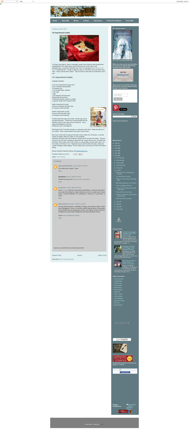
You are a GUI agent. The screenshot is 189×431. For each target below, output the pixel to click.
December (119, 158)
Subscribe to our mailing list (123, 91)
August (118, 168)
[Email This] (74, 154)
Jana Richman (118, 296)
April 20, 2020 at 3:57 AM (73, 176)
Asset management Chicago (71, 215)
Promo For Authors (114, 21)
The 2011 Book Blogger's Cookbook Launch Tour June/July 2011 (129, 233)
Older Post (102, 255)
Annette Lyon (118, 283)
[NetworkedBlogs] (125, 369)
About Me (65, 21)
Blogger (102, 424)
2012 (116, 150)
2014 (116, 145)
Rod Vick (117, 303)
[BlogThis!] (76, 154)
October (118, 163)
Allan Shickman (118, 279)
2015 (116, 143)
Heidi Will (117, 292)
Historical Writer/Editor (65, 166)
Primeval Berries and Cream (124, 192)
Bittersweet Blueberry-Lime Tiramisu (126, 183)
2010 (116, 155)
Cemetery (65, 190)
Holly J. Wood (118, 294)
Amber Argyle (118, 281)
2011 (116, 153)
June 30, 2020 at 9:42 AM (73, 187)
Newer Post (56, 255)
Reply (60, 171)
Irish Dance (98, 21)
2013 (116, 148)
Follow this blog (125, 372)
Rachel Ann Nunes (119, 300)
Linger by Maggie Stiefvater (124, 185)
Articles (86, 21)
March (118, 209)
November (119, 160)
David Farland (118, 289)
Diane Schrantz (63, 204)
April (117, 206)
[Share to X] (78, 154)
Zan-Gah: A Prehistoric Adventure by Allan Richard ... (126, 195)
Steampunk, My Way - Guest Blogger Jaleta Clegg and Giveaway (128, 248)
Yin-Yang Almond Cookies (123, 176)
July (117, 170)
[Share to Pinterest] (82, 154)
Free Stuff (129, 21)
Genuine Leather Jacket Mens (81, 179)
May (117, 204)
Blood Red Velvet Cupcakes (124, 198)
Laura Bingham (118, 298)
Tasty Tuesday (61, 157)
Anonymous (62, 187)
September (119, 165)
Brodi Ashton (118, 287)
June (118, 201)
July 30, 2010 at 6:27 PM (80, 166)
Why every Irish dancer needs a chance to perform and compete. (129, 262)
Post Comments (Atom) (67, 259)
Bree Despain (118, 285)
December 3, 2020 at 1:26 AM (76, 204)
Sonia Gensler (118, 305)
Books (76, 21)
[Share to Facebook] (80, 154)
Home (55, 21)
